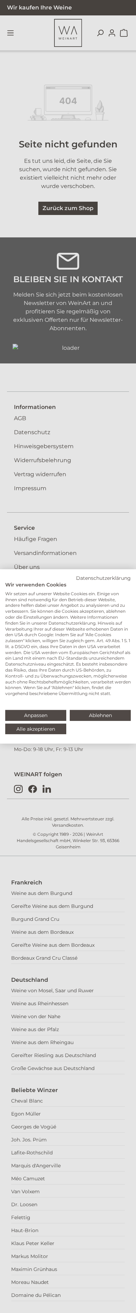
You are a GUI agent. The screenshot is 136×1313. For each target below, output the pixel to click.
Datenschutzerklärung (103, 578)
